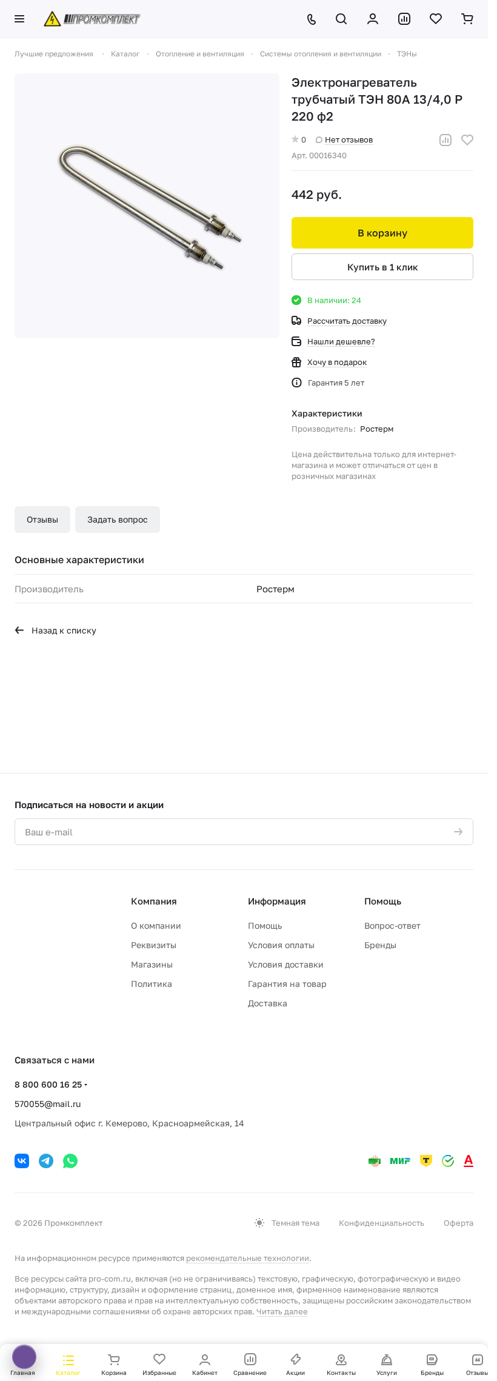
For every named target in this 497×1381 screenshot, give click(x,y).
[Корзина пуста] (467, 19)
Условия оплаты (281, 945)
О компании (156, 925)
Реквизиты (153, 945)
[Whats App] (70, 1161)
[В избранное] (467, 140)
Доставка (267, 1003)
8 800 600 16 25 (48, 1084)
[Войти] (373, 19)
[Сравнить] (445, 140)
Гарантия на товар (287, 983)
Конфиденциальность (381, 1223)
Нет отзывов (349, 139)
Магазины (152, 964)
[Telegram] (46, 1161)
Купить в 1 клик (382, 266)
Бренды (380, 945)
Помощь (265, 925)
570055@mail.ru (48, 1103)
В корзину (382, 233)
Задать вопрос (117, 519)
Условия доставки (286, 964)
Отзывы (42, 519)
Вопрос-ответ (392, 925)
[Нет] (147, 205)
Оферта (458, 1223)
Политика (151, 983)
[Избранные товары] (436, 19)
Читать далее (282, 1311)
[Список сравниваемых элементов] (404, 19)
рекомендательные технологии (247, 1258)
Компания (154, 900)
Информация (277, 900)
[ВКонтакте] (22, 1161)
